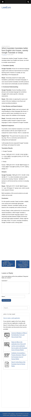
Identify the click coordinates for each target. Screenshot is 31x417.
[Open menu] (3, 1)
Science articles (6, 46)
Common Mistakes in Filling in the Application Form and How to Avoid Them (19, 334)
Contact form (25, 415)
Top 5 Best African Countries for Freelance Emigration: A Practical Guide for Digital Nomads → (23, 264)
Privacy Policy (13, 415)
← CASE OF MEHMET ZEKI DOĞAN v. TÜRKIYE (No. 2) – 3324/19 (8, 263)
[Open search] (28, 1)
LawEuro (6, 7)
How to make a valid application (11, 318)
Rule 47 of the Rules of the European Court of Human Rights (18, 364)
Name (3, 296)
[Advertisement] (15, 27)
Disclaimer (19, 415)
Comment (5, 280)
